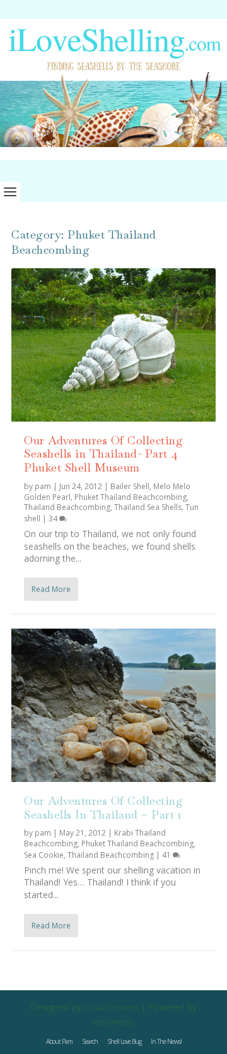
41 (167, 855)
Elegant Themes (110, 1008)
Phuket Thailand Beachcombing (130, 497)
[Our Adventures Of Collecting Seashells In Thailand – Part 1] (113, 705)
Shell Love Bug (124, 1041)
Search (90, 1041)
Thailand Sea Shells (148, 507)
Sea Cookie (44, 855)
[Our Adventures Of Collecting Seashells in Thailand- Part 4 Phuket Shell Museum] (113, 345)
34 (54, 518)
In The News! (166, 1041)
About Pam (59, 1041)
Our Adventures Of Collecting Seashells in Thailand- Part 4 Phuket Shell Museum (103, 454)
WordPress (113, 1022)
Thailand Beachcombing (67, 507)
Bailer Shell (129, 486)
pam (43, 486)
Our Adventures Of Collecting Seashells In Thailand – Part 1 (103, 807)
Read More (51, 589)
